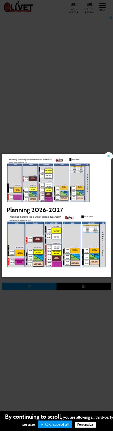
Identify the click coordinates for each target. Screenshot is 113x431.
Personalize (85, 425)
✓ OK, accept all (55, 424)
